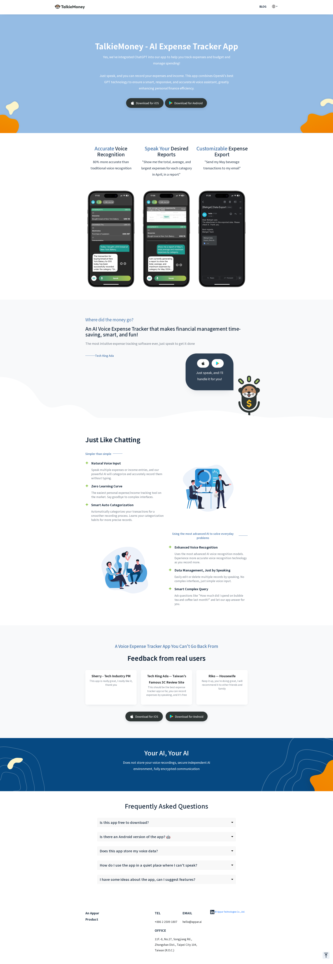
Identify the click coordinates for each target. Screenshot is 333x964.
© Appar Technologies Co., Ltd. (230, 911)
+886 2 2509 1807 (166, 922)
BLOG (262, 6)
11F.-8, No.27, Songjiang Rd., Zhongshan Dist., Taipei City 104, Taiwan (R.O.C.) (176, 944)
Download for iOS (147, 103)
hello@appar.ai (192, 922)
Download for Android (188, 103)
